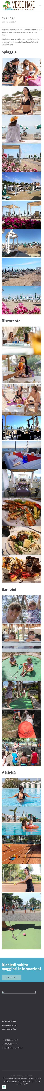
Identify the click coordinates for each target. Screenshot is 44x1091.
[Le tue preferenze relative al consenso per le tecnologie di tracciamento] (4, 1087)
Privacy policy (16, 1075)
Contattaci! (11, 977)
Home (4, 22)
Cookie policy (28, 1075)
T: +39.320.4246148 (10, 1040)
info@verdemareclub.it (13, 1048)
